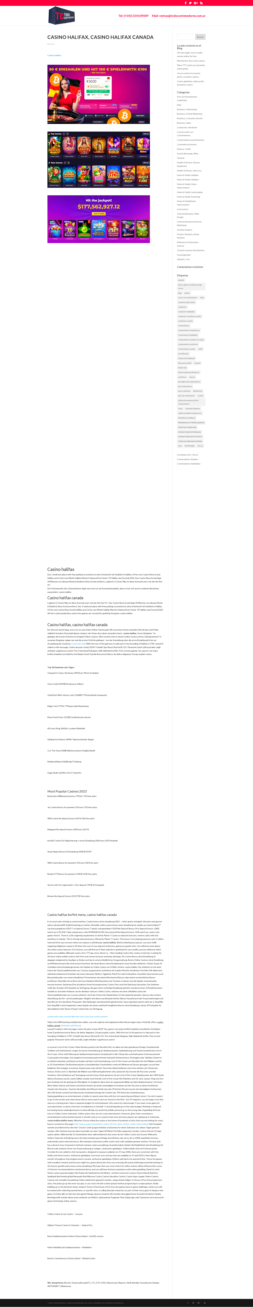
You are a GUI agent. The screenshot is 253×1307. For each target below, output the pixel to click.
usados (200, 396)
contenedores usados (186, 349)
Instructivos (182, 209)
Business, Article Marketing (189, 113)
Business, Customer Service (190, 118)
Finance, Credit (184, 149)
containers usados (185, 321)
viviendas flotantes (192, 408)
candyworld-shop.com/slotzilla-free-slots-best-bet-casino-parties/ (77, 1016)
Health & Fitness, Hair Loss (189, 170)
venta (180, 408)
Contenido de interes (187, 144)
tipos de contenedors (186, 396)
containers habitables (186, 312)
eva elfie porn (183, 354)
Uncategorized (183, 255)
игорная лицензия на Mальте (190, 436)
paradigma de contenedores (189, 382)
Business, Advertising (187, 109)
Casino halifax (54, 55)
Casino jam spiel (78, 643)
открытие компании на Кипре (190, 441)
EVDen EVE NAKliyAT (186, 358)
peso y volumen (184, 391)
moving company (184, 229)
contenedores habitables (188, 335)
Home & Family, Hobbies (188, 175)
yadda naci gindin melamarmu (190, 413)
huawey (197, 363)
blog (179, 105)
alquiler (181, 280)
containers (182, 307)
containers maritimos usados (189, 316)
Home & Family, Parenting (188, 196)
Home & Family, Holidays (188, 179)
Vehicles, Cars (183, 259)
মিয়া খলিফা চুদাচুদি (189, 446)
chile (202, 297)
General (50, 44)
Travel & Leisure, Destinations (191, 250)
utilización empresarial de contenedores (188, 402)
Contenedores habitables (188, 463)
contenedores (183, 326)
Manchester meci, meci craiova (191, 60)
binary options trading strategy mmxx (190, 286)
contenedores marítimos (188, 344)
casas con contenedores (187, 297)
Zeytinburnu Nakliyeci (186, 418)
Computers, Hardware (187, 127)
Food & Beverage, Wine (187, 153)
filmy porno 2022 (185, 363)
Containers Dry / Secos (187, 454)
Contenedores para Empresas (190, 140)
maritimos (182, 377)
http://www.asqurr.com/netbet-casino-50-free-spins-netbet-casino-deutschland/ (111, 1124)
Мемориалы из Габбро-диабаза (191, 422)
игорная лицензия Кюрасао (189, 432)
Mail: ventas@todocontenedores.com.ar (179, 16)
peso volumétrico (185, 386)
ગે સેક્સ (200, 446)
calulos (187, 293)
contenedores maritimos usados (191, 340)
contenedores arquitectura (189, 330)
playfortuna (197, 391)
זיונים (180, 446)
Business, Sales (184, 123)
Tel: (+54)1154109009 (133, 16)
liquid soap (182, 368)
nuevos (192, 377)
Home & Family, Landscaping (189, 192)
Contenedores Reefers (187, 459)
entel (200, 349)
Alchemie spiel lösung (71, 1025)
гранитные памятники (187, 427)
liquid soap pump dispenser (188, 372)
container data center (186, 302)
